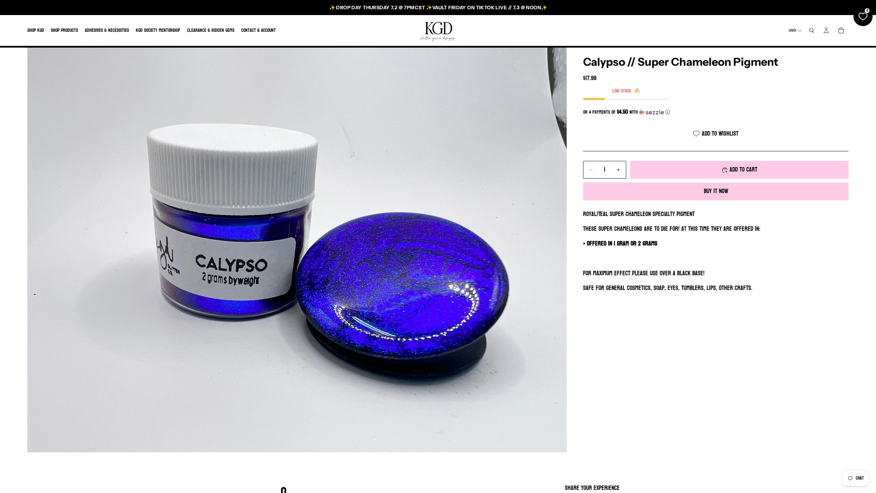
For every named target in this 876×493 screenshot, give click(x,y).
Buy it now (716, 191)
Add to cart (743, 169)
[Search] (811, 30)
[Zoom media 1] (297, 250)
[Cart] (841, 30)
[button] (716, 112)
